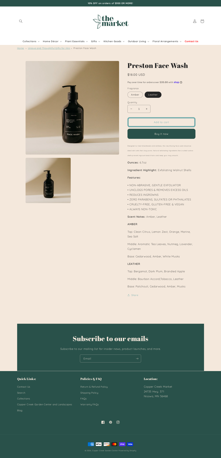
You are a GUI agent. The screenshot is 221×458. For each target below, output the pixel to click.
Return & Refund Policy (94, 386)
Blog (20, 410)
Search (21, 392)
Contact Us (23, 386)
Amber (135, 94)
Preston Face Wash (84, 48)
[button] (21, 21)
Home (20, 48)
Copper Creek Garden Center (105, 450)
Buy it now (161, 133)
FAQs (83, 398)
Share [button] (134, 294)
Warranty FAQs (89, 404)
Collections (23, 398)
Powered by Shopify (127, 450)
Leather (153, 94)
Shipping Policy (89, 392)
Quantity (132, 102)
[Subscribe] (137, 358)
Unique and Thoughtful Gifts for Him (49, 48)
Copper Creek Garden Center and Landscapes (44, 404)
